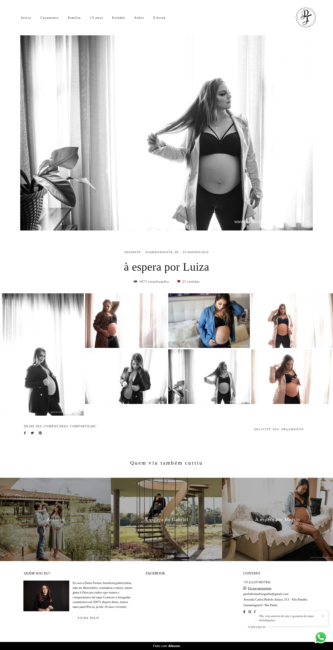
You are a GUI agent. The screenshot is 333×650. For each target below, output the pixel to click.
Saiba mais (88, 617)
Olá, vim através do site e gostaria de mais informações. (286, 618)
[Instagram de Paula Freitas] (249, 611)
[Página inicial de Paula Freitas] (300, 17)
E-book (159, 17)
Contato (256, 627)
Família (74, 17)
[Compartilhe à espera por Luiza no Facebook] (25, 433)
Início (26, 17)
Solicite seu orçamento (279, 429)
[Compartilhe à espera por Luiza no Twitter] (32, 433)
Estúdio (119, 17)
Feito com (166, 646)
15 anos (96, 17)
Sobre (139, 17)
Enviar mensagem (259, 588)
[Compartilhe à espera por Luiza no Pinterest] (40, 433)
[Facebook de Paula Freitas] (244, 611)
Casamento (49, 17)
